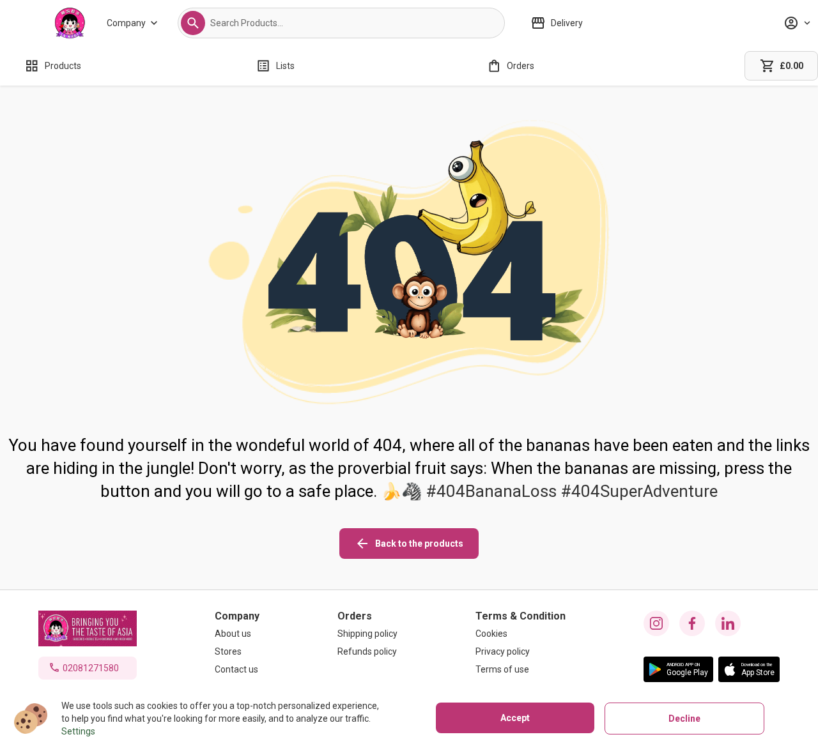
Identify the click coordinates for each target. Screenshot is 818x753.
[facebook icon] (692, 623)
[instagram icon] (656, 623)
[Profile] (797, 23)
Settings (78, 731)
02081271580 (91, 668)
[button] (193, 23)
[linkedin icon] (728, 623)
